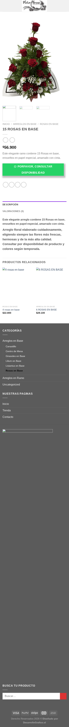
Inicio (6, 124)
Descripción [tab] (10, 204)
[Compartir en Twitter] (17, 184)
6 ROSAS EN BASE (46, 309)
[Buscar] (65, 6)
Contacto (8, 417)
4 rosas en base (11, 309)
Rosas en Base (49, 124)
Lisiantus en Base (15, 365)
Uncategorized (11, 384)
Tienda (7, 410)
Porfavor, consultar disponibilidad (35, 169)
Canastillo (11, 346)
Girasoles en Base (15, 356)
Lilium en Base (13, 361)
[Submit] (63, 696)
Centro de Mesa (14, 351)
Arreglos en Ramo (13, 378)
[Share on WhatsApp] (5, 184)
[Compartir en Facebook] (11, 184)
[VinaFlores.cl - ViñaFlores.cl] (34, 6)
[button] (34, 170)
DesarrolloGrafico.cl (34, 722)
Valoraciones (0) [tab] (13, 211)
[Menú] (5, 6)
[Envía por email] (23, 184)
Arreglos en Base (25, 124)
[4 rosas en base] (18, 286)
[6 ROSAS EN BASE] (51, 286)
